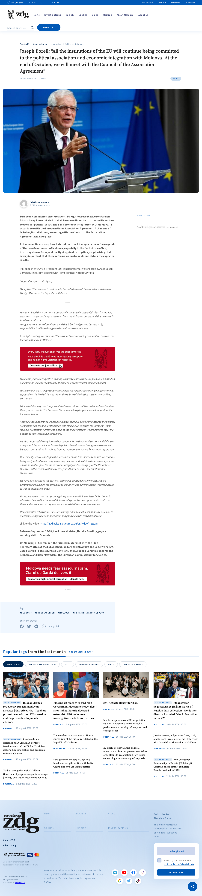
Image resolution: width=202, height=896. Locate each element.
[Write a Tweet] (29, 626)
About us (143, 14)
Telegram (115, 872)
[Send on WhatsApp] (43, 626)
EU (68, 664)
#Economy (26, 612)
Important (59, 749)
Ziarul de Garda (133, 664)
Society (70, 14)
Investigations (52, 14)
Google (119, 881)
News (37, 14)
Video (95, 14)
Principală (24, 44)
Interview (159, 749)
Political (8, 728)
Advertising (9, 845)
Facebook (133, 872)
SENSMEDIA (20, 882)
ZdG (111, 664)
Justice (83, 14)
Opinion (107, 14)
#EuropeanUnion (45, 612)
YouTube (124, 872)
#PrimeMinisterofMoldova (88, 612)
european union (89, 664)
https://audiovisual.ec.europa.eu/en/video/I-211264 (69, 523)
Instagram (142, 872)
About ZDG (161, 2)
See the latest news (80, 651)
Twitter (128, 881)
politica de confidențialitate (179, 864)
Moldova (13, 664)
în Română (175, 2)
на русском (190, 2)
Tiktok (138, 881)
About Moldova (125, 14)
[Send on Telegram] (36, 626)
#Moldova (63, 612)
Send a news (147, 2)
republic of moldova (42, 664)
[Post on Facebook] (21, 626)
